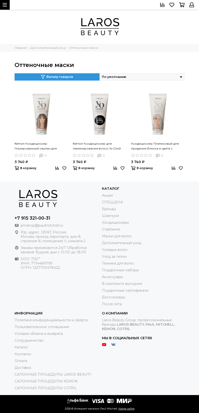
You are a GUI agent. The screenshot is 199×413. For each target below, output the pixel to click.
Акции (107, 195)
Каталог (21, 347)
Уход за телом (114, 256)
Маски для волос (117, 236)
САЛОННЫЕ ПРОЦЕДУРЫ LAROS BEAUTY (53, 374)
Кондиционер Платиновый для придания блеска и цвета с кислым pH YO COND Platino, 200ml (155, 146)
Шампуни (110, 216)
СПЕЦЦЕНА (112, 202)
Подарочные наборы (120, 270)
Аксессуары (112, 277)
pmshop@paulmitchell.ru (42, 225)
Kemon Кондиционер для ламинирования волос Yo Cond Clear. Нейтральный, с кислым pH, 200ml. (98, 146)
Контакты (23, 354)
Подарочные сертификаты (125, 290)
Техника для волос (118, 263)
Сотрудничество (29, 340)
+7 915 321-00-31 (32, 218)
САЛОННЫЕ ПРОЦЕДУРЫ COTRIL (46, 388)
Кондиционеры (115, 222)
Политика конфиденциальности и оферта (51, 320)
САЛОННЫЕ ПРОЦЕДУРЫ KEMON (46, 381)
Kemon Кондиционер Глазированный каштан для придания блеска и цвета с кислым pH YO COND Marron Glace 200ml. (40, 146)
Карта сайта (126, 408)
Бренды (109, 209)
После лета (112, 304)
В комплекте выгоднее (122, 283)
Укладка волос (115, 250)
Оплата (21, 361)
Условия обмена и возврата (39, 333)
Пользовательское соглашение (42, 327)
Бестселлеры (113, 297)
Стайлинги (111, 229)
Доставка (23, 367)
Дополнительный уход (121, 243)
